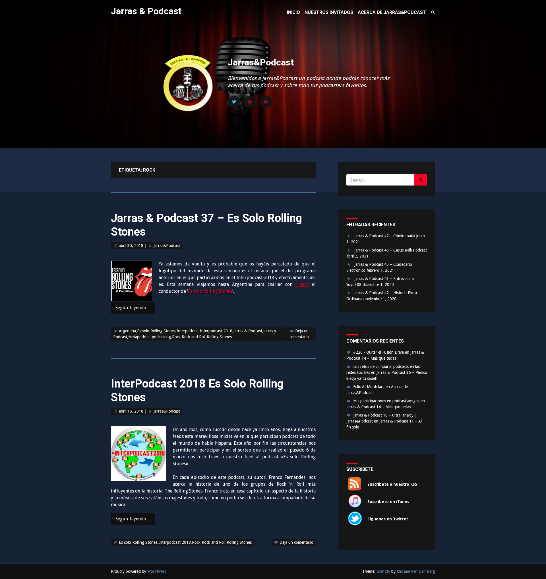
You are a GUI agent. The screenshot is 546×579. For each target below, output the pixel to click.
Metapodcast (139, 337)
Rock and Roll (194, 337)
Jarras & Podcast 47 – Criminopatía (384, 236)
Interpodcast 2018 (216, 331)
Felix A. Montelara (368, 386)
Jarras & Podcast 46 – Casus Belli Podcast (390, 250)
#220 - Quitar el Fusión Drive (378, 352)
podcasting (161, 337)
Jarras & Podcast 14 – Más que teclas (378, 407)
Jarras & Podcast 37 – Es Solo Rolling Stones (206, 224)
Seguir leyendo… (133, 307)
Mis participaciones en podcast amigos (386, 401)
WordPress (156, 571)
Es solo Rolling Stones (210, 291)
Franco (302, 284)
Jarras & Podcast (146, 11)
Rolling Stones (219, 337)
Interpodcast (188, 331)
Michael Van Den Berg (416, 571)
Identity (383, 571)
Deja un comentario (296, 542)
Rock (176, 337)
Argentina (127, 331)
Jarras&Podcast (261, 62)
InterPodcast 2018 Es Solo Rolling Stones (197, 390)
